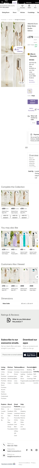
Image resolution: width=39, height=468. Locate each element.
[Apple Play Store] (30, 354)
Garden (22, 383)
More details (6, 7)
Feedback (10, 411)
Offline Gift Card (16, 433)
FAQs (22, 422)
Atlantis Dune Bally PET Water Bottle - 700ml (5, 212)
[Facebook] (27, 450)
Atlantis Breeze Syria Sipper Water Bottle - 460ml (5, 252)
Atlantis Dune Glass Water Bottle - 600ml (33, 289)
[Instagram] (36, 450)
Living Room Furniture (3, 374)
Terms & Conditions (24, 462)
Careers (10, 413)
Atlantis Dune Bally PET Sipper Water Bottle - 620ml (23, 212)
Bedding (29, 369)
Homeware (3, 19)
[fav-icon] (22, 6)
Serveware (17, 369)
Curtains (29, 372)
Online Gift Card (16, 422)
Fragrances (23, 381)
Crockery (16, 372)
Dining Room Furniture (3, 385)
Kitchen (11, 19)
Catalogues (4, 407)
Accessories (30, 381)
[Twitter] (31, 450)
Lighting (22, 374)
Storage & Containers (20, 19)
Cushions (29, 374)
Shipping (22, 411)
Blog (9, 422)
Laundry (35, 383)
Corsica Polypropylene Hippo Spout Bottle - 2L (14, 252)
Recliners (3, 394)
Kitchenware (11, 378)
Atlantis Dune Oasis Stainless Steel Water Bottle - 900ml (15, 212)
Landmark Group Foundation (11, 427)
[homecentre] (8, 464)
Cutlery (16, 383)
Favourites (17, 418)
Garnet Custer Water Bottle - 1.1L (23, 252)
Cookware (10, 369)
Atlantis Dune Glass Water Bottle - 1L (23, 289)
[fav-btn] (8, 192)
